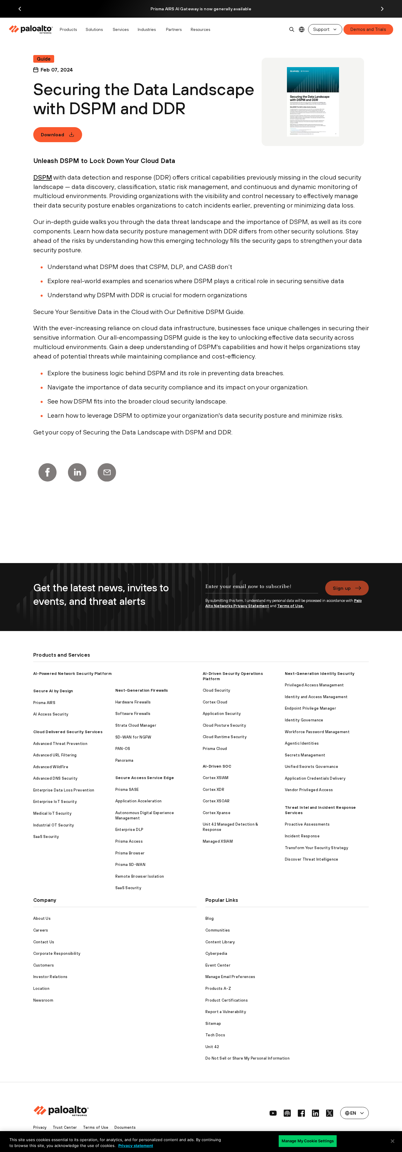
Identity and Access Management (316, 697)
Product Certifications (226, 1000)
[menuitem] (32, 29)
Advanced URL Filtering (55, 755)
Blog (209, 918)
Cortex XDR (213, 789)
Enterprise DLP (129, 829)
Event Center (217, 965)
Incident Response (302, 836)
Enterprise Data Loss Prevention (63, 790)
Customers (43, 965)
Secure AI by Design (53, 691)
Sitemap (213, 1023)
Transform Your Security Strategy (316, 848)
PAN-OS (122, 748)
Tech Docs (215, 1035)
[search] (291, 29)
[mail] (106, 472)
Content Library (220, 942)
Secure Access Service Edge (144, 778)
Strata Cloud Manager (135, 725)
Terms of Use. (290, 606)
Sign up (342, 588)
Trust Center (65, 1127)
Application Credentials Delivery (315, 778)
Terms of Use (96, 1127)
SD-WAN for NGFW (133, 737)
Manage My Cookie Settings (308, 1140)
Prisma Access (129, 841)
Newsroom (43, 1000)
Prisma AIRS (44, 703)
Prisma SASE (127, 789)
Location (41, 988)
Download (52, 134)
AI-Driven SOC (217, 766)
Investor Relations (50, 977)
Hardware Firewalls (133, 702)
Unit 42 (212, 1047)
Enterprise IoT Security (55, 801)
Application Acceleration (138, 801)
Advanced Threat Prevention (60, 743)
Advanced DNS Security (55, 778)
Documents (125, 1127)
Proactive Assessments (307, 824)
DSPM (42, 177)
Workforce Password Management (317, 732)
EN (302, 29)
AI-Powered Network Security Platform (72, 673)
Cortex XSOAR (216, 801)
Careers (40, 930)
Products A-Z (218, 988)
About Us (42, 918)
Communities (217, 930)
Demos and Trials (368, 29)
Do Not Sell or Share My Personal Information (247, 1058)
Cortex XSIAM (216, 778)
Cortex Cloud (215, 702)
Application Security (222, 713)
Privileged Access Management (314, 685)
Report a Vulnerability (225, 1012)
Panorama (124, 760)
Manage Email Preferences (230, 977)
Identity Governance (304, 720)
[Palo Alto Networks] (31, 29)
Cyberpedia (216, 953)
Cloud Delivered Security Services (68, 732)
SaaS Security (46, 836)
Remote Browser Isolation (139, 876)
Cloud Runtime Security (225, 737)
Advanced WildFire (50, 767)
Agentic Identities (302, 743)
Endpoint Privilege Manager (310, 708)
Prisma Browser (129, 853)
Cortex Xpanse (216, 813)
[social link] (273, 1113)
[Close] (392, 1141)
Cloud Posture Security (224, 725)
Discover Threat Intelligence (311, 859)
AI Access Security (51, 714)
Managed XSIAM (218, 841)
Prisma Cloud (215, 748)
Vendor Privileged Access (309, 790)
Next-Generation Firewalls (141, 690)
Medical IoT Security (52, 813)
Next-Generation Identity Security (320, 673)
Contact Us (43, 942)
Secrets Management (305, 755)
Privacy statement (135, 1145)
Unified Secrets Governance (311, 766)
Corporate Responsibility (57, 953)
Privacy (40, 1127)
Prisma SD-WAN (130, 864)
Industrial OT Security (53, 825)
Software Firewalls (133, 713)
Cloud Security (216, 690)
